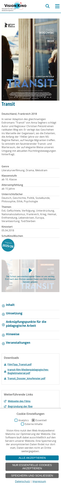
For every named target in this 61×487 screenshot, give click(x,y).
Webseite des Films (19, 401)
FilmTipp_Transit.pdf (20, 364)
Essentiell (41, 420)
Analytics (23, 420)
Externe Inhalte (34, 424)
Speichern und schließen (32, 475)
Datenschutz (22, 481)
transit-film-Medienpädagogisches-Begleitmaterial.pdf (28, 371)
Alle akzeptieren (32, 457)
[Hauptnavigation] (57, 6)
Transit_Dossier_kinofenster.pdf (26, 378)
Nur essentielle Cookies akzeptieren (32, 466)
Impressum (39, 481)
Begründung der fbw (20, 406)
